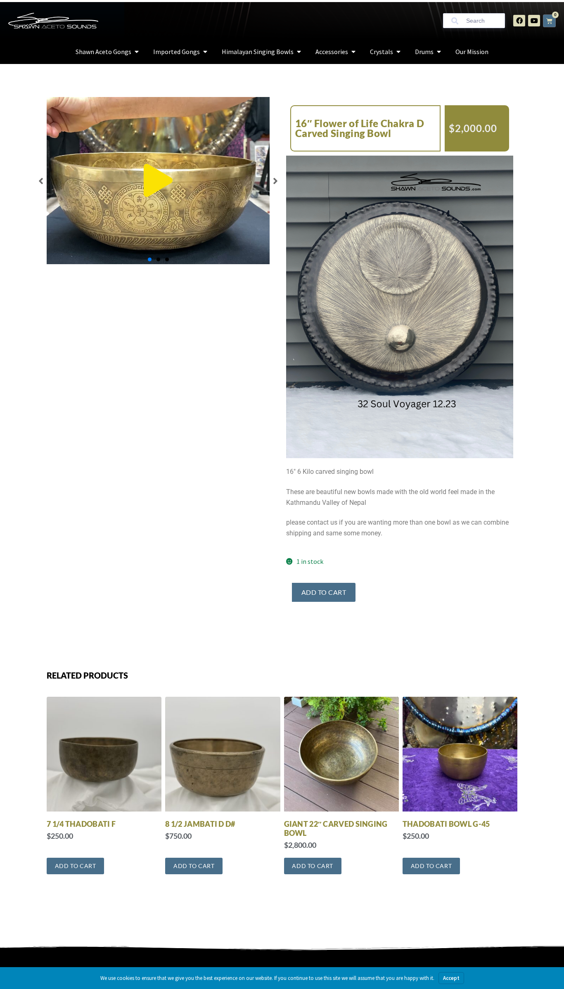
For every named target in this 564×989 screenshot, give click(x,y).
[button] (158, 181)
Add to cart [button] (75, 865)
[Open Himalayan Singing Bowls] (299, 52)
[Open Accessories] (353, 52)
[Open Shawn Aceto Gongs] (136, 52)
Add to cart (323, 592)
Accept (451, 978)
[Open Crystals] (398, 52)
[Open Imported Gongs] (205, 52)
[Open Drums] (439, 52)
